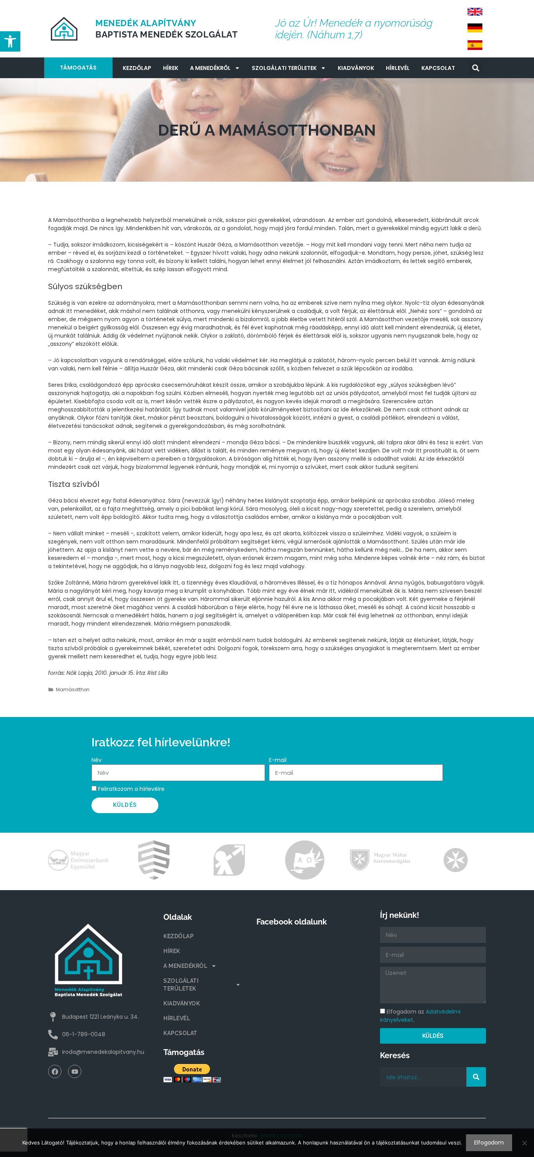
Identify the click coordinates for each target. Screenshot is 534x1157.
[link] (10, 41)
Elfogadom (489, 1142)
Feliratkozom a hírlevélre (131, 789)
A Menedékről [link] (210, 68)
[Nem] (524, 1143)
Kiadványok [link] (356, 68)
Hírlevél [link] (398, 68)
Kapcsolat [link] (438, 68)
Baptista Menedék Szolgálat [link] (166, 34)
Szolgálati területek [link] (284, 68)
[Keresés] (476, 1077)
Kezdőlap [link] (137, 68)
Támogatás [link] (78, 68)
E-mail (278, 760)
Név (96, 760)
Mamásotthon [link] (73, 690)
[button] (475, 67)
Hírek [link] (170, 68)
